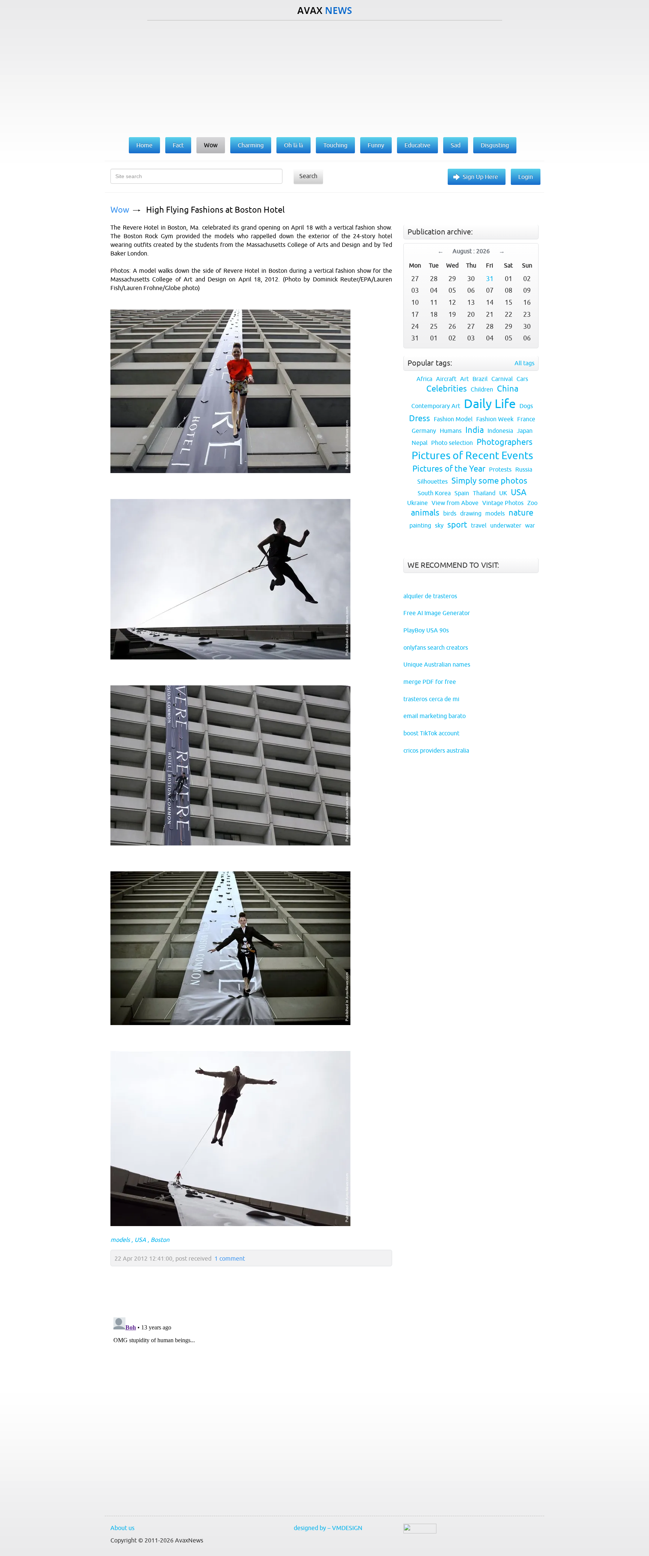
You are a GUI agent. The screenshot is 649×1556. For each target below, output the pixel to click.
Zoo (532, 502)
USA (140, 1239)
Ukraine (417, 502)
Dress (419, 418)
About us (122, 1527)
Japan (525, 430)
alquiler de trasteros (430, 596)
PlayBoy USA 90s (426, 630)
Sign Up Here (480, 176)
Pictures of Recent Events (472, 455)
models (120, 1239)
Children (482, 389)
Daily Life (490, 403)
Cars (522, 378)
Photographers (505, 442)
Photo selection (452, 442)
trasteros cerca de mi (431, 699)
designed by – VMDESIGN (328, 1527)
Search (308, 175)
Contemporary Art (435, 405)
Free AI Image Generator (436, 612)
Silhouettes (432, 481)
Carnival (502, 378)
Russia (523, 469)
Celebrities (446, 388)
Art (464, 378)
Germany (424, 430)
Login (525, 176)
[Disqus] (247, 1408)
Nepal (419, 442)
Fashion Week (494, 419)
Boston (160, 1239)
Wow (119, 210)
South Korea (434, 493)
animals (425, 512)
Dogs (526, 405)
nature (521, 512)
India (474, 430)
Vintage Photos (503, 502)
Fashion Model (453, 419)
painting (420, 525)
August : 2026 (471, 251)
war (530, 525)
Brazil (480, 378)
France (526, 419)
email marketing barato (434, 715)
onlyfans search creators (435, 647)
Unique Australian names (436, 664)
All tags (524, 363)
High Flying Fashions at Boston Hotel (215, 210)
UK (503, 493)
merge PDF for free (429, 681)
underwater (505, 525)
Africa (424, 378)
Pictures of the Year (448, 468)
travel (478, 525)
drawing (470, 513)
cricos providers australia (436, 750)
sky (439, 525)
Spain (461, 493)
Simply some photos (489, 480)
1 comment (229, 1258)
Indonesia (500, 430)
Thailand (484, 493)
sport (457, 524)
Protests (500, 469)
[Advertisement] (324, 77)
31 (490, 279)
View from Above (455, 502)
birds (449, 513)
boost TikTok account (431, 733)
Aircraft (446, 378)
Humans (451, 430)
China (507, 388)
